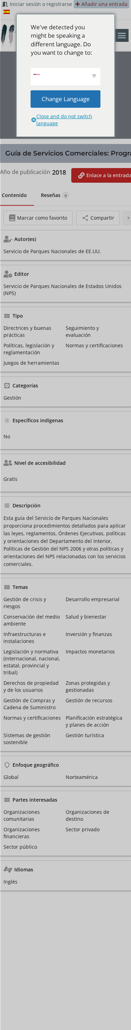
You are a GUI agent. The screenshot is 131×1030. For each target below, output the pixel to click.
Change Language (66, 99)
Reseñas (54, 195)
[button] (122, 35)
